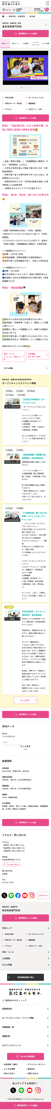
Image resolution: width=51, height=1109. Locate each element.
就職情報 (31, 103)
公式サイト (43, 895)
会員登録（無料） (11, 1064)
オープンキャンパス (35, 43)
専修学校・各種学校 (17, 16)
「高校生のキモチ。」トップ (15, 1000)
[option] (25, 68)
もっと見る (24, 700)
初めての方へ (9, 1073)
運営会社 (31, 1069)
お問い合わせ (32, 1073)
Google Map (13, 864)
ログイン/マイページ (11, 1045)
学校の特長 (9, 97)
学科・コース (12, 356)
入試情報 (25, 43)
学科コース (15, 43)
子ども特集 (45, 43)
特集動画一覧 (8, 1027)
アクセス (8, 109)
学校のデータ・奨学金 (13, 103)
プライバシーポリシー (36, 1064)
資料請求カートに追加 (27, 33)
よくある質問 (9, 1069)
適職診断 (6, 1036)
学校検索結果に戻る (25, 977)
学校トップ (5, 43)
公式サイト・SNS (35, 109)
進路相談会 (7, 1008)
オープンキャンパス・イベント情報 (18, 1017)
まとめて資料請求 (27, 1056)
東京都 (32, 16)
